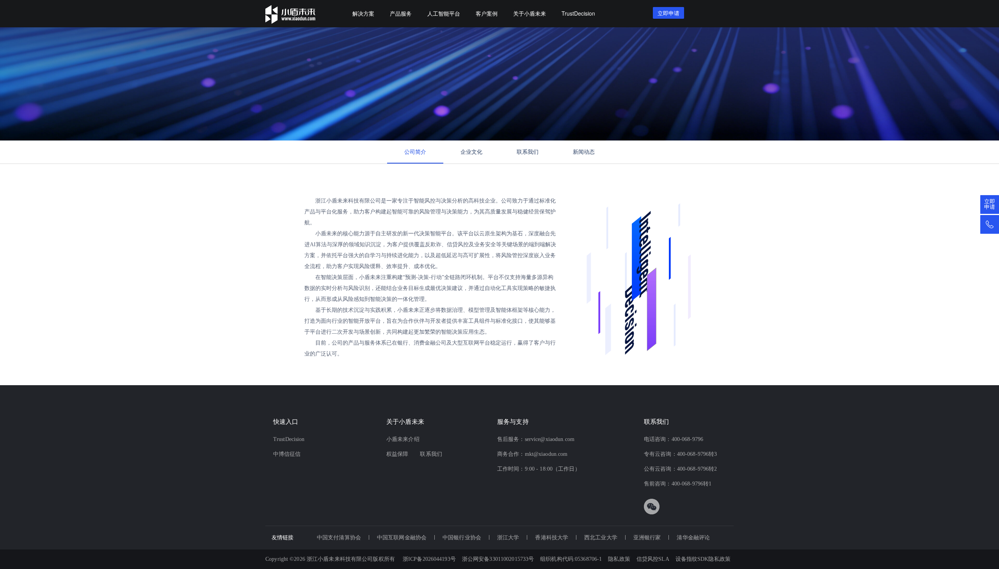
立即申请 (989, 204)
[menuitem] (363, 13)
